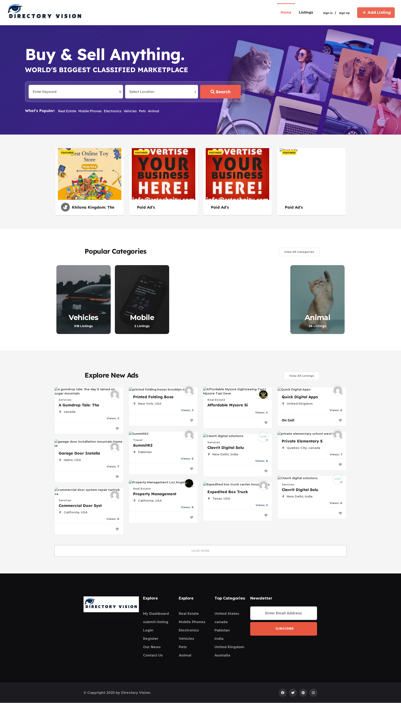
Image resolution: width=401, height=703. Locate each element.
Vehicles (130, 111)
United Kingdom (229, 647)
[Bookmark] (117, 429)
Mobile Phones (90, 111)
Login (148, 630)
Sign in (328, 13)
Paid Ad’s (146, 207)
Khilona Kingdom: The (93, 207)
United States (226, 614)
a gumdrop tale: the (79, 405)
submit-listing (155, 622)
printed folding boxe (153, 396)
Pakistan (222, 630)
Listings (306, 12)
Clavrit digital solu (225, 447)
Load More (200, 551)
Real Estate (67, 111)
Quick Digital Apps (300, 396)
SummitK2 (142, 445)
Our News (152, 647)
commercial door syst (80, 505)
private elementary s (302, 441)
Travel (137, 440)
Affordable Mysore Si (227, 405)
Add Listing (379, 12)
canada (221, 622)
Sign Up (344, 13)
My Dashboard (156, 614)
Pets (142, 111)
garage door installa (79, 453)
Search (223, 91)
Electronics (113, 111)
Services (65, 399)
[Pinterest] (303, 693)
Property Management (154, 493)
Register (150, 639)
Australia (222, 655)
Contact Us (153, 655)
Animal (153, 111)
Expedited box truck (227, 491)
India (218, 639)
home (286, 12)
